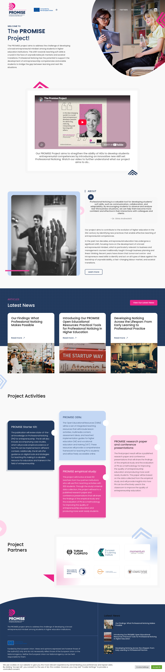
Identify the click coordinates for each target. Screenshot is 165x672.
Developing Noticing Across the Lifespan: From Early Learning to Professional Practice (134, 649)
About (113, 10)
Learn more (93, 272)
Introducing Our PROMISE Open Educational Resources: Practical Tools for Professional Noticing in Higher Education (135, 636)
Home (104, 10)
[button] (143, 303)
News (149, 10)
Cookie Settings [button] (142, 667)
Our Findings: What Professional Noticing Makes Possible (135, 624)
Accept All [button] (157, 667)
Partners (124, 10)
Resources (136, 10)
